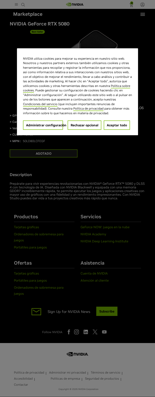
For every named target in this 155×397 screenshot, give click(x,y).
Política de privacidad (88, 108)
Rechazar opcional (84, 125)
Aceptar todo (117, 125)
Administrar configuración (44, 125)
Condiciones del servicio (40, 104)
